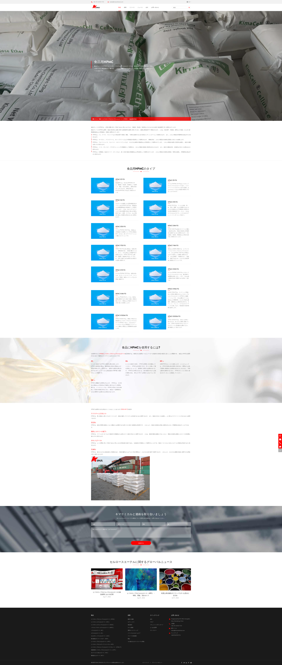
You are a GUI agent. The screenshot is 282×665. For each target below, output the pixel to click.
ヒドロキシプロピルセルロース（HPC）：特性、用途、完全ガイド (141, 594)
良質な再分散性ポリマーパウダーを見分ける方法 (175, 594)
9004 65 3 (124, 409)
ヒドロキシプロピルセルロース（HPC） (101, 641)
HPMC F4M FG (173, 245)
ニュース (140, 7)
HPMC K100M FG (122, 315)
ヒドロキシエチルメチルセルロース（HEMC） (102, 624)
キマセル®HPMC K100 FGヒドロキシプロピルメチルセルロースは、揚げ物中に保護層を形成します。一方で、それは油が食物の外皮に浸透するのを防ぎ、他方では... (178, 276)
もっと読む (107, 587)
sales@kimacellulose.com (116, 2)
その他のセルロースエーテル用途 (136, 641)
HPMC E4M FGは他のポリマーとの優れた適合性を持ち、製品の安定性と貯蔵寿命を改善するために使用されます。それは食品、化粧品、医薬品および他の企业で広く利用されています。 (178, 232)
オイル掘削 (130, 627)
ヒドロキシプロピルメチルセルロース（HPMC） (115, 119)
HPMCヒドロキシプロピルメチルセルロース (112, 353)
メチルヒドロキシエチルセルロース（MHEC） (102, 627)
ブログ (151, 622)
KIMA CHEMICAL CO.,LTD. (101, 662)
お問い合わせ (155, 7)
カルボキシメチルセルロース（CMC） (100, 636)
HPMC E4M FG (173, 225)
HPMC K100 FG (173, 269)
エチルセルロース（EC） (97, 633)
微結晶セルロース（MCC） (98, 655)
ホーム (96, 119)
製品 (119, 7)
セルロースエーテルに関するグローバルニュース (141, 561)
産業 (125, 7)
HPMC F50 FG (121, 245)
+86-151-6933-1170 (98, 2)
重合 (129, 638)
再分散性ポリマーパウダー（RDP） (100, 638)
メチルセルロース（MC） (97, 630)
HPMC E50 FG (121, 226)
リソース (132, 7)
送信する (141, 543)
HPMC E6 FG (120, 200)
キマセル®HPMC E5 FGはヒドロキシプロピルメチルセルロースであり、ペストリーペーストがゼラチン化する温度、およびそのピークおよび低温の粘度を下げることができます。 (178, 187)
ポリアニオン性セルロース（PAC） (100, 652)
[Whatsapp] (280, 435)
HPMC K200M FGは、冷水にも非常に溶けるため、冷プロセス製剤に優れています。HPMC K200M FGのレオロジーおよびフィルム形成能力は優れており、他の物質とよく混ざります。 (178, 323)
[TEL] (280, 443)
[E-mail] (280, 439)
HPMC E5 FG (172, 180)
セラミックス (131, 622)
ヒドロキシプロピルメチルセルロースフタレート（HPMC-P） (106, 647)
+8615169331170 (176, 635)
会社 (147, 7)
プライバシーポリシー (157, 662)
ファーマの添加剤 (132, 636)
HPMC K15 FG (120, 270)
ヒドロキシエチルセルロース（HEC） (100, 622)
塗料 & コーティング (133, 630)
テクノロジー (153, 630)
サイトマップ (146, 662)
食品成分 (130, 624)
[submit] (189, 7)
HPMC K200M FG (174, 316)
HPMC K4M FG (121, 293)
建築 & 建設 (131, 619)
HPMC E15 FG (173, 202)
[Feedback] (280, 446)
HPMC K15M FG (173, 289)
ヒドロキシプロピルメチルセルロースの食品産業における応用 (107, 593)
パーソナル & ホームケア (134, 633)
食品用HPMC (133, 119)
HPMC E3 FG (120, 179)
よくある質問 (153, 627)
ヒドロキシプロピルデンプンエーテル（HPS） (102, 644)
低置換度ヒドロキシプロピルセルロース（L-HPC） (104, 650)
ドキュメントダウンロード (156, 624)
